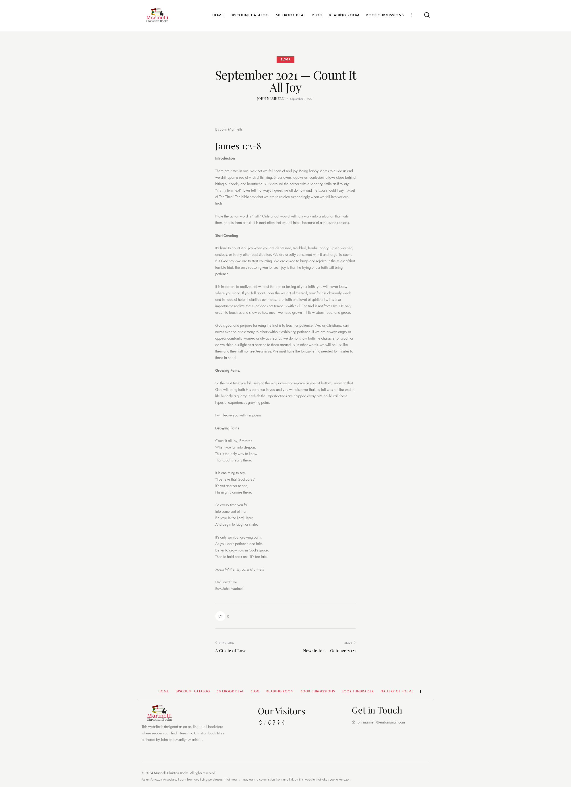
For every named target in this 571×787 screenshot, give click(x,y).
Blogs (285, 59)
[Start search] (426, 15)
